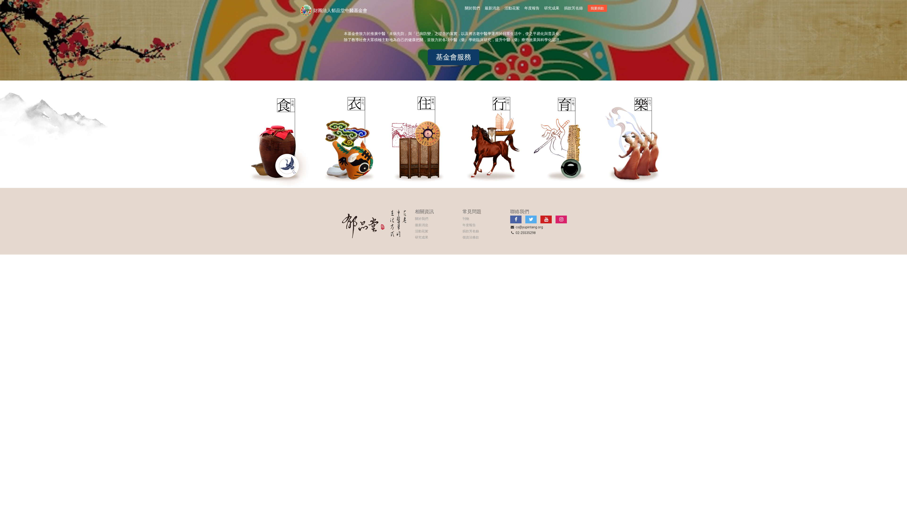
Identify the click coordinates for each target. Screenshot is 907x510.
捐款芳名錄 (573, 8)
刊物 (465, 219)
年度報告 (531, 8)
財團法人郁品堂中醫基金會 (340, 10)
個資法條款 (470, 237)
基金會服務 (453, 57)
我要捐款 (597, 8)
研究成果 (551, 8)
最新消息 (492, 8)
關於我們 (472, 8)
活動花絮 (512, 8)
